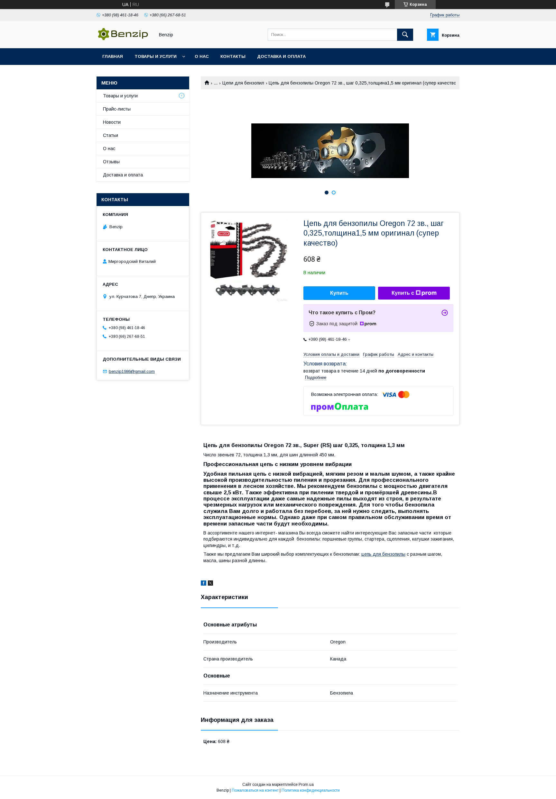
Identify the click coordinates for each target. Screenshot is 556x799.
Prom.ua (306, 784)
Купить (339, 293)
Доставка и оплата (281, 56)
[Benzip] (124, 39)
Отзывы (111, 161)
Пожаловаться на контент (255, 790)
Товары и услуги (155, 56)
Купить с (403, 293)
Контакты (233, 56)
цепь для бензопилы (383, 554)
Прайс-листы (117, 109)
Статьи (110, 135)
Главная (112, 56)
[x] (210, 584)
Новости (112, 122)
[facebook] (203, 584)
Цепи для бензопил (243, 82)
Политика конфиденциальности (311, 790)
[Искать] (405, 35)
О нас (202, 56)
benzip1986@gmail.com (132, 371)
